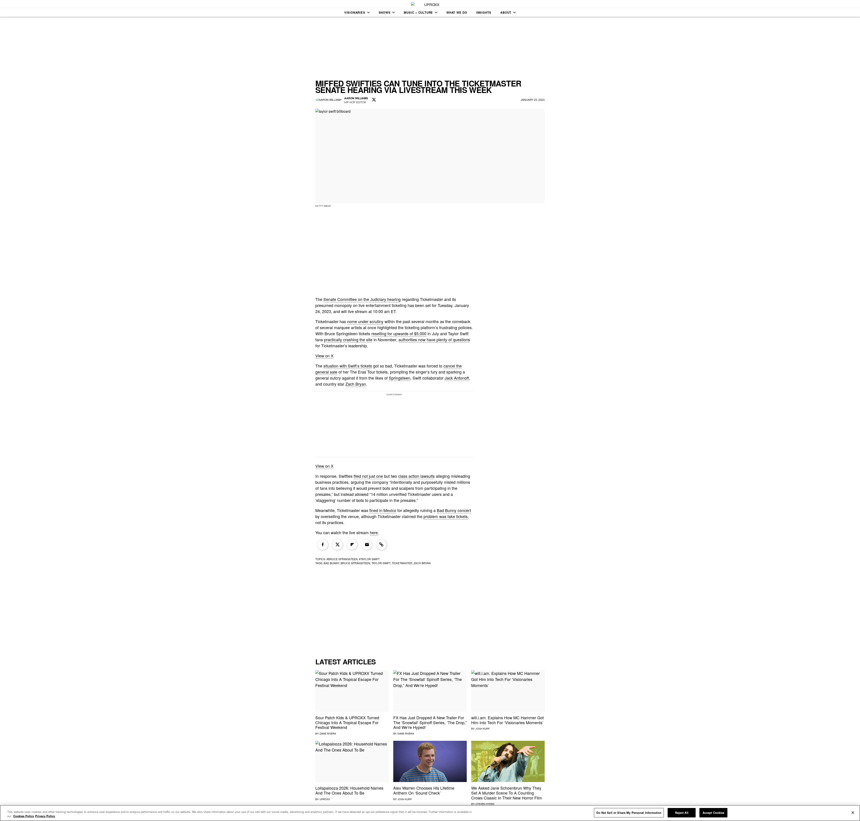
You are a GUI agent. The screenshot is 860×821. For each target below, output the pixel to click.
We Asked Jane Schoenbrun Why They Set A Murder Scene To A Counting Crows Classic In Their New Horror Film (506, 792)
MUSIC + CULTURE (418, 12)
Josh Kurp (482, 728)
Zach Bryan (355, 384)
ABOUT (505, 12)
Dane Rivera (328, 733)
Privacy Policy (45, 816)
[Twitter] (337, 545)
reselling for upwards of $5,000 (398, 333)
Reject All (681, 812)
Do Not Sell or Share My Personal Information (628, 812)
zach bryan (422, 563)
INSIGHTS (483, 12)
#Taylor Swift (369, 559)
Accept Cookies (714, 812)
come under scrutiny (365, 321)
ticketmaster (402, 563)
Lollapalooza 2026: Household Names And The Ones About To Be (349, 790)
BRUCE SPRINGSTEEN (355, 563)
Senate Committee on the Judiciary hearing (362, 299)
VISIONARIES (354, 12)
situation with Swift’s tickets (347, 366)
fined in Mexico (382, 510)
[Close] (853, 812)
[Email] (367, 545)
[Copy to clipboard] (381, 545)
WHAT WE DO (456, 12)
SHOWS (385, 12)
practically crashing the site (348, 339)
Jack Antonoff (457, 378)
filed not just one (368, 476)
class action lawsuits (416, 476)
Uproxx (325, 799)
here (374, 532)
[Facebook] (323, 545)
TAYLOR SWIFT (381, 563)
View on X (324, 356)
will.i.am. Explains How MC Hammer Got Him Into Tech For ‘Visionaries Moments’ (507, 720)
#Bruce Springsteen (342, 559)
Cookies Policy (23, 816)
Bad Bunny (331, 563)
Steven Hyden (484, 804)
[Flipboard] (352, 545)
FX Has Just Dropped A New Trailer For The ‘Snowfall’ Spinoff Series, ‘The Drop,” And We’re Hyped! (430, 722)
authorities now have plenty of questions (434, 339)
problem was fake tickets (446, 516)
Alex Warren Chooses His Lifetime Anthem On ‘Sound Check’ (423, 790)
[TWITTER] (374, 99)
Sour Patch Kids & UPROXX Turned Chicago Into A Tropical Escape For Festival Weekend (347, 722)
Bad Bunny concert (454, 510)
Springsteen (399, 378)
